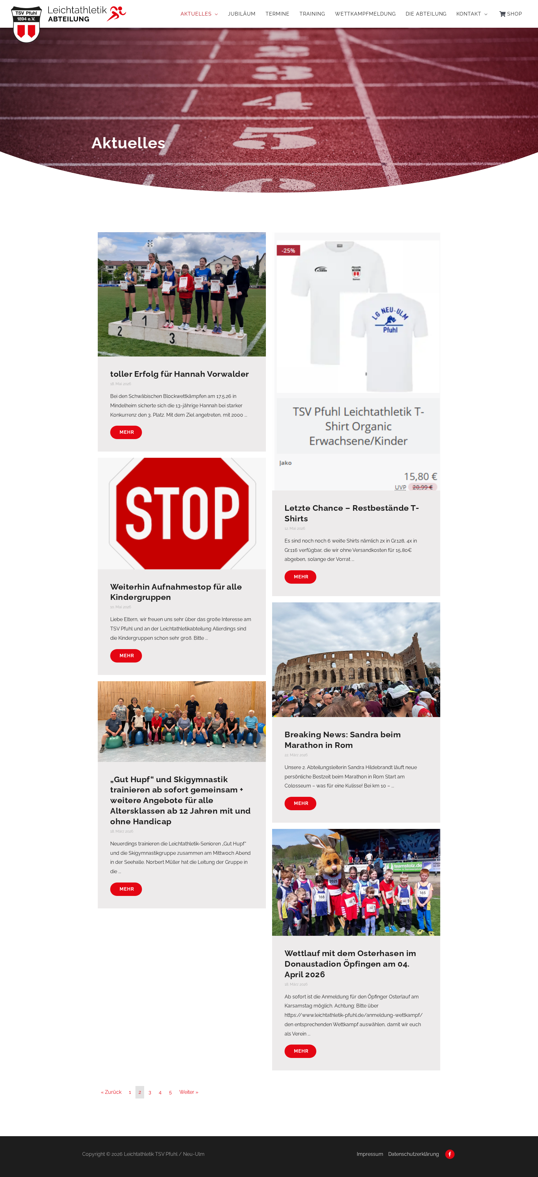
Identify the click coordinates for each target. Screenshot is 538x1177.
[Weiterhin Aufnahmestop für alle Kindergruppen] (182, 513)
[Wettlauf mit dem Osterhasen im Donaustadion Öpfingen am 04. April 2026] (356, 882)
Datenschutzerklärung (413, 1154)
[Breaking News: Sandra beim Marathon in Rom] (356, 659)
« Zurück (111, 1092)
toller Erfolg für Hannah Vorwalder (179, 374)
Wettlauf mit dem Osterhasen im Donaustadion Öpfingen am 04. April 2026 (350, 964)
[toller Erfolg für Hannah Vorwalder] (182, 294)
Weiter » (188, 1092)
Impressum (370, 1154)
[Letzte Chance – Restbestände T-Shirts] (356, 361)
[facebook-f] (450, 1154)
